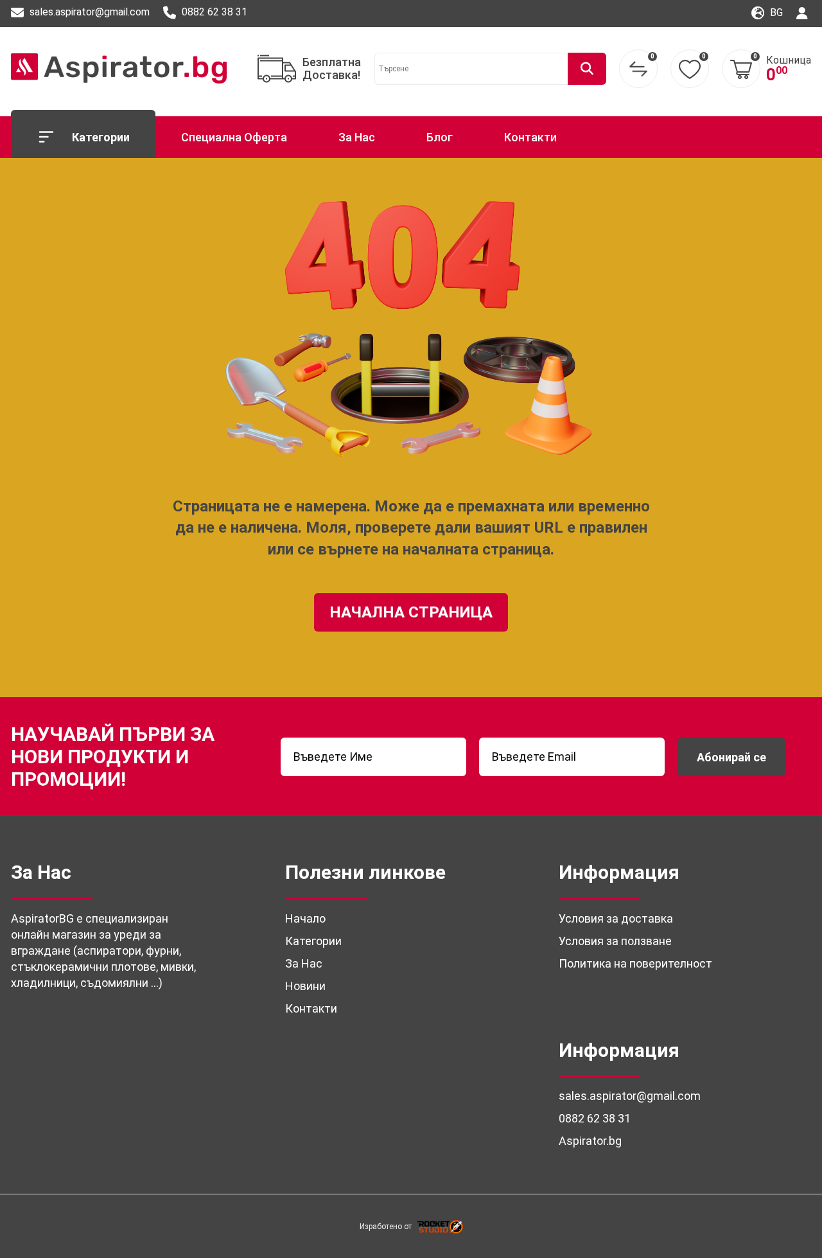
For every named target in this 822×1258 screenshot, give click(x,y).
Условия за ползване (615, 941)
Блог (439, 137)
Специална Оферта (234, 137)
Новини (305, 986)
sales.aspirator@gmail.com (88, 12)
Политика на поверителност (635, 963)
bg (775, 12)
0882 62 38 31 (213, 12)
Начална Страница (411, 612)
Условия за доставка (616, 918)
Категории (101, 137)
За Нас (356, 137)
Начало (305, 918)
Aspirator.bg (590, 1140)
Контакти (530, 137)
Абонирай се (731, 757)
